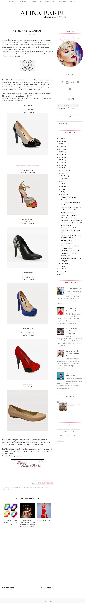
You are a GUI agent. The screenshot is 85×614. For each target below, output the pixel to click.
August (63, 181)
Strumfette (63, 402)
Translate (73, 108)
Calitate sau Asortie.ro (68, 197)
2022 (61, 146)
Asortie (6, 56)
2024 (61, 141)
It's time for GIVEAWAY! (74, 288)
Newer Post (9, 588)
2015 (61, 165)
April (62, 192)
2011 (61, 274)
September (64, 179)
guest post (75, 431)
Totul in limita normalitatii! (69, 200)
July (62, 184)
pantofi (33, 487)
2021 (61, 149)
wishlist (60, 440)
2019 (61, 155)
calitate (26, 487)
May (62, 189)
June (62, 186)
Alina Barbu (35, 601)
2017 (61, 160)
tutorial (74, 435)
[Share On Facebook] (43, 483)
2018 (61, 157)
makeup (60, 435)
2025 (61, 138)
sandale (5, 489)
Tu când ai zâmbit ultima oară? (71, 223)
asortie (11, 487)
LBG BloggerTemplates (52, 601)
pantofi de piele (43, 487)
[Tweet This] (39, 483)
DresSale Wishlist (66, 243)
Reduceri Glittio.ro (67, 240)
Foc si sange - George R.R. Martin (74, 405)
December (64, 170)
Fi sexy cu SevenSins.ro (68, 212)
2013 (61, 269)
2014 (61, 168)
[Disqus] (27, 560)
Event (60, 431)
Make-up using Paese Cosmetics (72, 220)
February (64, 263)
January (63, 266)
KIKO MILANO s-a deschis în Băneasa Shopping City (73, 331)
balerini (18, 487)
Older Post (46, 588)
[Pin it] (51, 483)
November (64, 173)
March (63, 195)
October (64, 176)
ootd (67, 435)
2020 (61, 152)
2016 (61, 162)
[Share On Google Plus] (47, 483)
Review (66, 431)
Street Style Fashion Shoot (70, 251)
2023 (61, 144)
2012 (61, 271)
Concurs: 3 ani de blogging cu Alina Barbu (72, 353)
